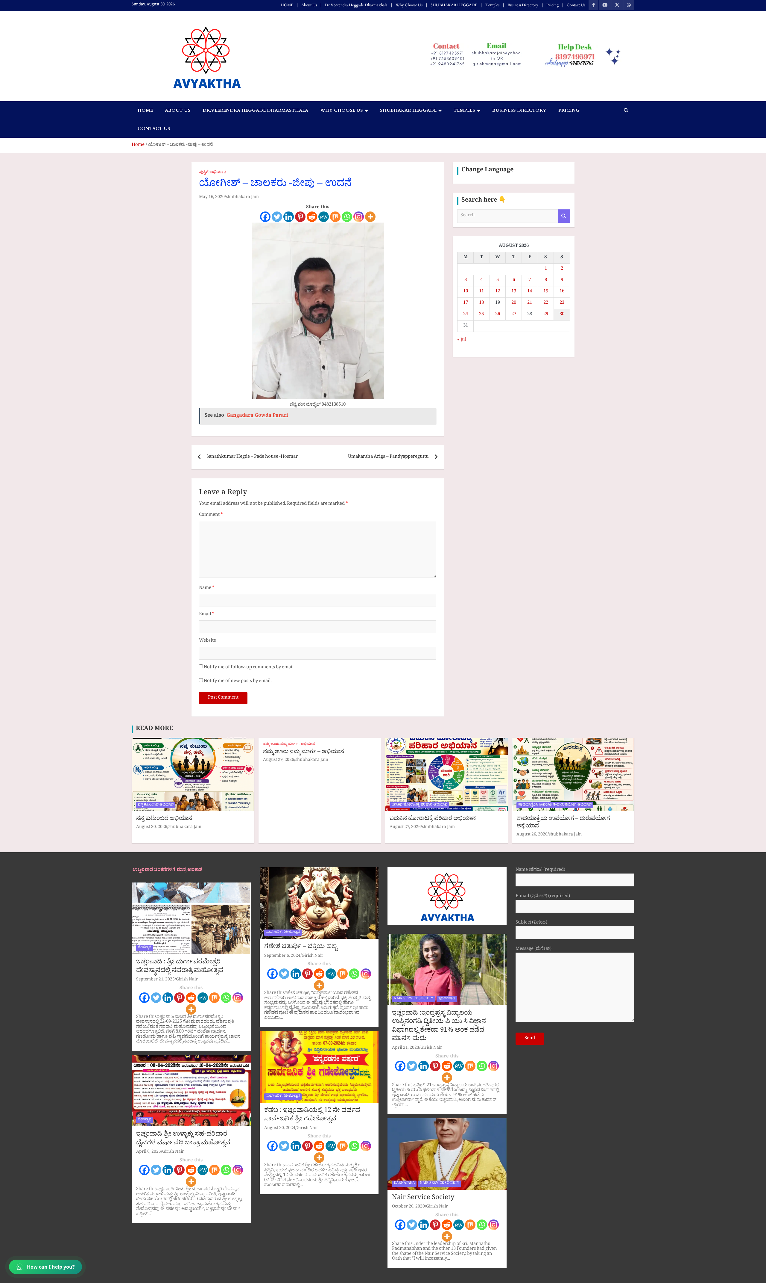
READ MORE (154, 729)
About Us (309, 5)
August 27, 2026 (405, 827)
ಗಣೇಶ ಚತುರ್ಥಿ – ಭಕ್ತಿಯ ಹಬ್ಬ (300, 947)
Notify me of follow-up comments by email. (249, 668)
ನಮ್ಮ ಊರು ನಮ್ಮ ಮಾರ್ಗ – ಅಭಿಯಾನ (303, 752)
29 (545, 314)
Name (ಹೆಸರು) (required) (540, 870)
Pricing (552, 5)
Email (206, 615)
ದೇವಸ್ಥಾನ (144, 948)
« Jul (461, 340)
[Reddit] (312, 216)
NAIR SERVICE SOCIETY (413, 999)
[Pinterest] (300, 216)
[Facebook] (265, 216)
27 (513, 314)
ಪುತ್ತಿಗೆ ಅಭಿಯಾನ (213, 173)
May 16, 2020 (212, 197)
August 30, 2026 (151, 827)
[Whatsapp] (347, 216)
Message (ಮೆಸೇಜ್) (533, 949)
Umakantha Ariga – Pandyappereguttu (388, 457)
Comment (211, 515)
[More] (370, 216)
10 (465, 292)
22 (545, 303)
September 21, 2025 (155, 980)
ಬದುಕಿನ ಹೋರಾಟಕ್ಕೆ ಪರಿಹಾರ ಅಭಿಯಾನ (419, 805)
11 (481, 292)
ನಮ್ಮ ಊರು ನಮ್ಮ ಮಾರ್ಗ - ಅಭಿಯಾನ (289, 744)
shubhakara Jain (242, 197)
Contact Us (576, 5)
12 (497, 292)
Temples (492, 5)
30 (562, 314)
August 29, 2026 (278, 760)
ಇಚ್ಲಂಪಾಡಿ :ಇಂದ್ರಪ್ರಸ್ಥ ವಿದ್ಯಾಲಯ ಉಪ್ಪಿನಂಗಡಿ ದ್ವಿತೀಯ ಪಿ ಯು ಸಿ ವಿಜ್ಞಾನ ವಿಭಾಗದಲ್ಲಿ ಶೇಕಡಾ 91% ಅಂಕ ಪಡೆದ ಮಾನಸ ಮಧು (439, 1027)
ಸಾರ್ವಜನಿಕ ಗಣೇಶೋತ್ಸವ (283, 933)
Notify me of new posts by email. (238, 681)
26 (497, 314)
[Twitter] (277, 216)
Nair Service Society (423, 1198)
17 (465, 303)
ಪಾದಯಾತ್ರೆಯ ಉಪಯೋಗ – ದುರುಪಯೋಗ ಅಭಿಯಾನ (563, 823)
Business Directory (522, 5)
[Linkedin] (288, 216)
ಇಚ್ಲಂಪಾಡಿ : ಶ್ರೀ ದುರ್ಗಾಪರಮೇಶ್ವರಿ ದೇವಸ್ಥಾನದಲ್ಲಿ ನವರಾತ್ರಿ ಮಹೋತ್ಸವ (179, 967)
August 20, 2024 (279, 1128)
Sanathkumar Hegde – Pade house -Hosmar (252, 457)
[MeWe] (323, 216)
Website (207, 641)
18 (481, 303)
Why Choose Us (409, 5)
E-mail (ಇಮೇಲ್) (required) (543, 897)
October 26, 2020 (408, 1207)
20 (513, 303)
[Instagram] (358, 216)
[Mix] (335, 216)
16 (562, 292)
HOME (287, 5)
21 (529, 303)
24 (465, 314)
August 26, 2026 (532, 835)
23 (562, 303)
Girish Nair (187, 980)
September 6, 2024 (282, 956)
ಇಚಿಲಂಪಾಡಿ (446, 999)
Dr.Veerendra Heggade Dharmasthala (356, 5)
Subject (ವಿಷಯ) (531, 923)
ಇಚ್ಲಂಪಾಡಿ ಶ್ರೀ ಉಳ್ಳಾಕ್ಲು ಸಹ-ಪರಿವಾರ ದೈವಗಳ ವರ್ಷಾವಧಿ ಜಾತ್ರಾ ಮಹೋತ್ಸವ (183, 1139)
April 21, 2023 (405, 1048)
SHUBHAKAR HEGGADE (454, 5)
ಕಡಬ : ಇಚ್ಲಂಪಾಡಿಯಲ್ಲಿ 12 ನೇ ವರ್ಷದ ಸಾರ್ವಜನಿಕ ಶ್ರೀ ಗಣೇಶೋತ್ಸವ (312, 1115)
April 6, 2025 (148, 1152)
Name (206, 588)
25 (481, 314)
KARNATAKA (404, 1184)
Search (564, 216)
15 (545, 292)
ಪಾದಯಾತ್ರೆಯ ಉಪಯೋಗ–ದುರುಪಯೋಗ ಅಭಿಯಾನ (555, 805)
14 (529, 292)
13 (513, 292)
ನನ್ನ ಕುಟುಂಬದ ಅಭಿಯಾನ (156, 805)
